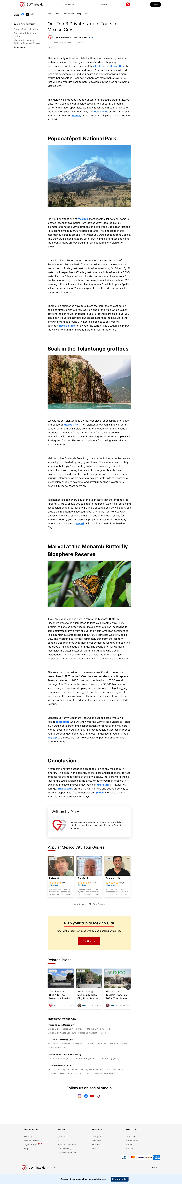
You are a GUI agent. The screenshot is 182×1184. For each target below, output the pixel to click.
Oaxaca (61, 1073)
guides (99, 792)
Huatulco (88, 1073)
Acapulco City (74, 1073)
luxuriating (103, 784)
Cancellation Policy (67, 1152)
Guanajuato (109, 1073)
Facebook (96, 1140)
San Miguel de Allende (90, 1069)
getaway (76, 115)
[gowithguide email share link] (32, 14)
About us (28, 1136)
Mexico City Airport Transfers (92, 1033)
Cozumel (52, 1073)
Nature (51, 48)
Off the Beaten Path (57, 1047)
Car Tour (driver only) (58, 1058)
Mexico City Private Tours (99, 1029)
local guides (101, 111)
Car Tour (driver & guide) (82, 1058)
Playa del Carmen (69, 1069)
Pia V (91, 37)
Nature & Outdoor (118, 1043)
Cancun (107, 1069)
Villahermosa (120, 1069)
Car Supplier (132, 1140)
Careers (129, 1144)
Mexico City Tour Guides (73, 1029)
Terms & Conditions (67, 1144)
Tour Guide (131, 1136)
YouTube (96, 1144)
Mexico (58, 14)
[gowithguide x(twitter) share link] (27, 14)
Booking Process (31, 1140)
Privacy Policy (64, 1148)
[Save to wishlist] (71, 858)
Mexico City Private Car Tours (62, 1033)
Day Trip (89, 1043)
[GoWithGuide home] (31, 4)
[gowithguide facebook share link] (22, 14)
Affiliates (130, 1148)
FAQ (60, 1140)
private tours (65, 788)
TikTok (95, 1148)
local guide (62, 721)
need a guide (67, 325)
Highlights (77, 1043)
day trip (80, 523)
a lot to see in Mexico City (108, 66)
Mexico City (69, 14)
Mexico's (83, 218)
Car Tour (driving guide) (107, 1058)
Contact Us (63, 1136)
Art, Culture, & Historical (59, 1043)
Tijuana (98, 1073)
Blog (79, 14)
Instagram (96, 1136)
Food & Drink (101, 1043)
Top (49, 14)
